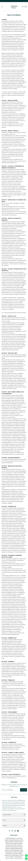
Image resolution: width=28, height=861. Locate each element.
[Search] (24, 6)
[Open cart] (26, 6)
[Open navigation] (2, 6)
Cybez (21, 858)
